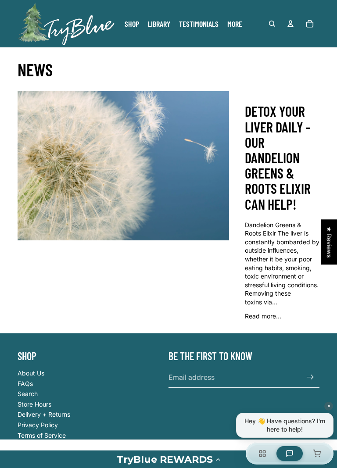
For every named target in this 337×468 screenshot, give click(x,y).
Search (28, 393)
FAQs (25, 383)
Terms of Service (42, 435)
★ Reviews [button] (329, 241)
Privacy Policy (38, 425)
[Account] (290, 23)
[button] (168, 459)
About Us (31, 373)
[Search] (272, 23)
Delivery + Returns (44, 414)
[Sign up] (310, 377)
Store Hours (34, 404)
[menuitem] (235, 24)
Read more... (263, 316)
